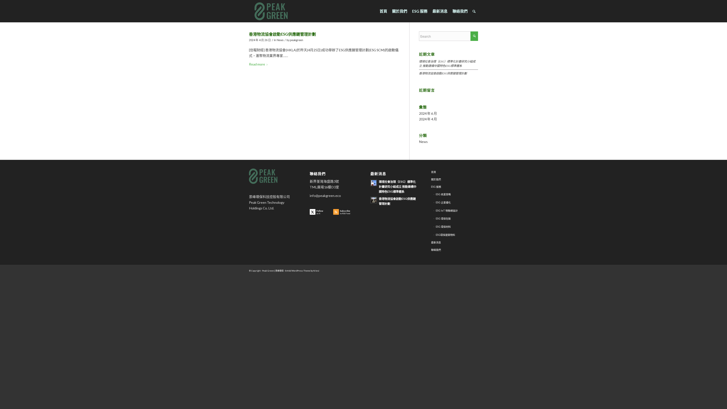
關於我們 (436, 179)
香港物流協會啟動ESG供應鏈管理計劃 (282, 34)
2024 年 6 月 (428, 113)
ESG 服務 (436, 186)
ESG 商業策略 (443, 194)
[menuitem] (383, 11)
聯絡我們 (436, 249)
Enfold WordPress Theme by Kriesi (302, 270)
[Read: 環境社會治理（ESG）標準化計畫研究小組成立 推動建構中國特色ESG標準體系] (373, 183)
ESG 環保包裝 (443, 218)
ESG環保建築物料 (445, 234)
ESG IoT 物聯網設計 (447, 210)
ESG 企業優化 (443, 202)
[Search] (474, 11)
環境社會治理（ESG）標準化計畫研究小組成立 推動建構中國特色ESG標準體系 (397, 186)
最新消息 (436, 242)
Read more (257, 64)
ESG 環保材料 (443, 226)
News (280, 40)
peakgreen (296, 40)
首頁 (433, 171)
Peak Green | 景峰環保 (273, 270)
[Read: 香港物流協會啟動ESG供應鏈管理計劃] (373, 200)
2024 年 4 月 (428, 119)
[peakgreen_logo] (273, 11)
